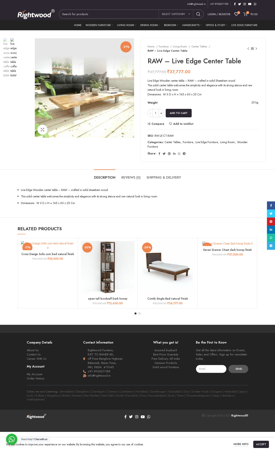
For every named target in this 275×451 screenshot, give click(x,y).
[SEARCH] (198, 14)
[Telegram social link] (184, 153)
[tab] (104, 175)
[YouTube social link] (250, 4)
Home (151, 46)
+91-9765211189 (219, 4)
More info (241, 444)
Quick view (131, 256)
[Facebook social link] (235, 4)
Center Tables (199, 46)
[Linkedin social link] (174, 153)
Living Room (180, 46)
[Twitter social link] (239, 4)
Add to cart (179, 113)
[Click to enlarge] (42, 130)
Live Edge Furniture (206, 142)
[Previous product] (248, 49)
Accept (261, 444)
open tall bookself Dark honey (107, 299)
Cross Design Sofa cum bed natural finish (47, 254)
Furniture (164, 46)
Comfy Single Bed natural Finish (167, 299)
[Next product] (256, 49)
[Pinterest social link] (169, 153)
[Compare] (72, 247)
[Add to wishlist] (131, 265)
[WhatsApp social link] (255, 4)
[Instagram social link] (244, 4)
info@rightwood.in (196, 4)
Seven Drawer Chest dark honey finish (227, 250)
